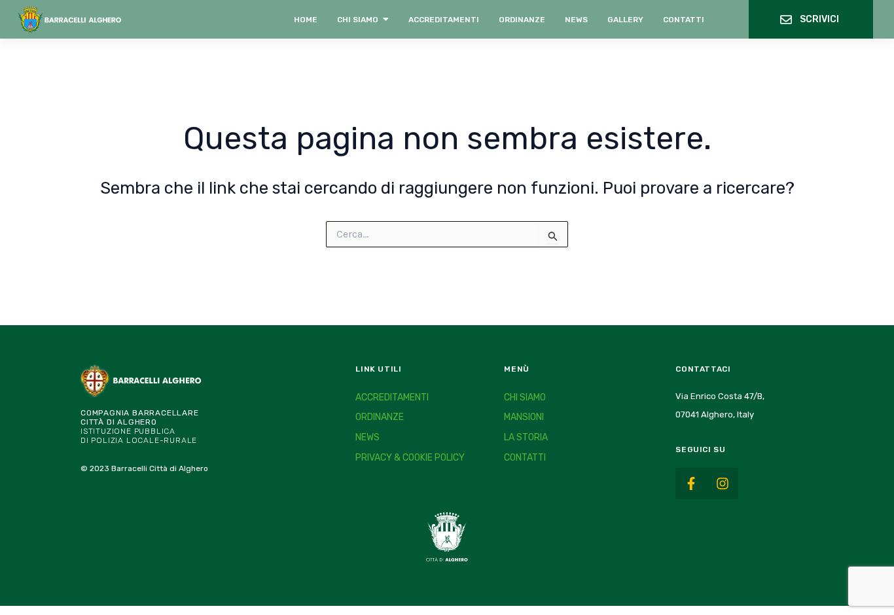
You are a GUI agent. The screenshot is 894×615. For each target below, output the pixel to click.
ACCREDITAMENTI (392, 397)
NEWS (367, 437)
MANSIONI (524, 417)
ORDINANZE (379, 417)
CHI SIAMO (525, 397)
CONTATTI (525, 457)
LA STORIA (526, 437)
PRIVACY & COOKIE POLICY (410, 457)
